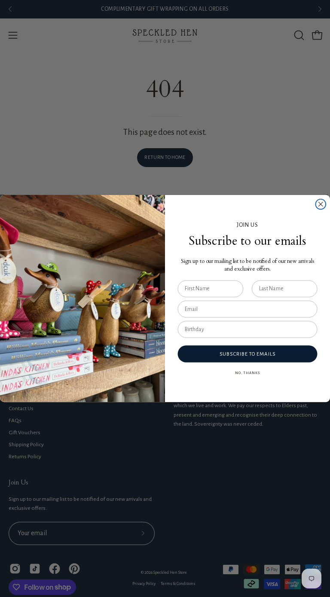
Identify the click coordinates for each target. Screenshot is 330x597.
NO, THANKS (247, 373)
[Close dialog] (321, 204)
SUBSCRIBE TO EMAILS (248, 354)
